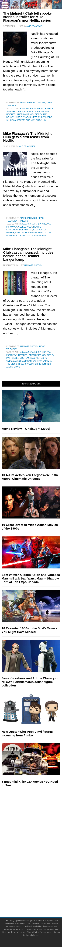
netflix (36, 117)
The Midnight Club (36, 120)
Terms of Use (16, 932)
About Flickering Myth (37, 889)
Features (37, 825)
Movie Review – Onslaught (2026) (26, 428)
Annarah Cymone (34, 108)
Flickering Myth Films (37, 879)
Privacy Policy (32, 932)
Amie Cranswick (28, 103)
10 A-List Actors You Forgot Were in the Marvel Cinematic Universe (30, 476)
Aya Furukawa (25, 111)
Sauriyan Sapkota (15, 120)
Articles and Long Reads (37, 829)
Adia (22, 108)
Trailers (11, 105)
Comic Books (37, 862)
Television (11, 221)
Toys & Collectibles (37, 873)
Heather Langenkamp (17, 114)
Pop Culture (37, 846)
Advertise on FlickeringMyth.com (37, 895)
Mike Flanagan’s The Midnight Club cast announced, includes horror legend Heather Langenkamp (28, 254)
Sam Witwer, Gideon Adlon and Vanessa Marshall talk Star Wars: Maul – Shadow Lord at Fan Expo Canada (31, 578)
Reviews (37, 819)
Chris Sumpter (42, 111)
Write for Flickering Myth (37, 900)
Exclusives (37, 840)
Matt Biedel (12, 358)
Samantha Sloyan (22, 361)
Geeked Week (25, 227)
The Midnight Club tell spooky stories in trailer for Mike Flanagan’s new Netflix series (27, 16)
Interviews (37, 835)
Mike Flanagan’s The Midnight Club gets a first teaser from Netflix (27, 137)
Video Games (37, 867)
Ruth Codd (46, 117)
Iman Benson (40, 230)
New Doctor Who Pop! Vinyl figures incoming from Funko (27, 733)
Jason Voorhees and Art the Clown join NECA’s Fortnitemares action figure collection (30, 682)
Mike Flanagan (23, 117)
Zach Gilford (13, 367)
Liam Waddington (29, 346)
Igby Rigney (36, 114)
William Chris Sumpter (34, 236)
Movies (41, 103)
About (37, 884)
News (49, 103)
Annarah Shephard (35, 224)
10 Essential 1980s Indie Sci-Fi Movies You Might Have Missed (29, 630)
